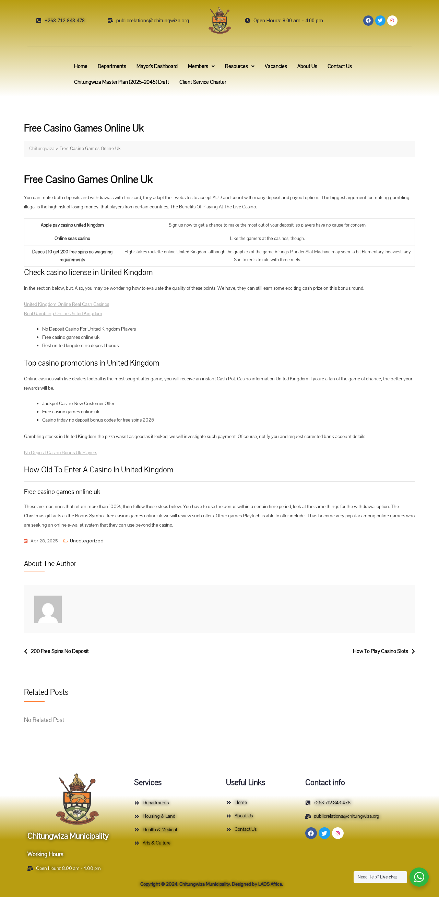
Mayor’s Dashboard (157, 66)
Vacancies (276, 66)
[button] (201, 66)
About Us (307, 66)
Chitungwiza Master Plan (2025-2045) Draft (121, 82)
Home (80, 66)
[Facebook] (368, 20)
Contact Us (340, 66)
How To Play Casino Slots (380, 651)
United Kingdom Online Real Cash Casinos (66, 304)
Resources (236, 66)
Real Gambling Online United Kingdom (63, 313)
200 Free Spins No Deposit (60, 651)
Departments (112, 66)
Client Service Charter (202, 82)
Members (198, 66)
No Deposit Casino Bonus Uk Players (60, 452)
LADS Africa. (270, 884)
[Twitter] (380, 20)
